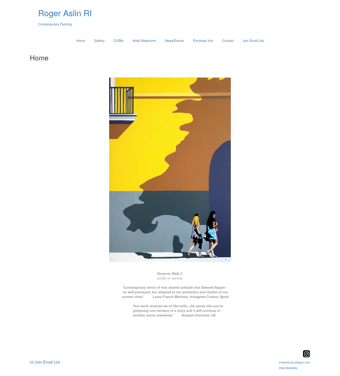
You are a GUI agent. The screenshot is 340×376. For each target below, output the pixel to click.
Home (80, 40)
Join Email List (253, 40)
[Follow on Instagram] (306, 356)
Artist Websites (288, 368)
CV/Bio (119, 40)
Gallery (99, 40)
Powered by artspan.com (294, 362)
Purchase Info (203, 40)
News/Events (174, 40)
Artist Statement (144, 40)
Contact (228, 40)
